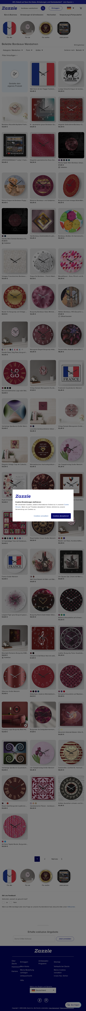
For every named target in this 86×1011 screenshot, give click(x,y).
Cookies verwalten (41, 516)
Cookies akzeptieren (61, 516)
